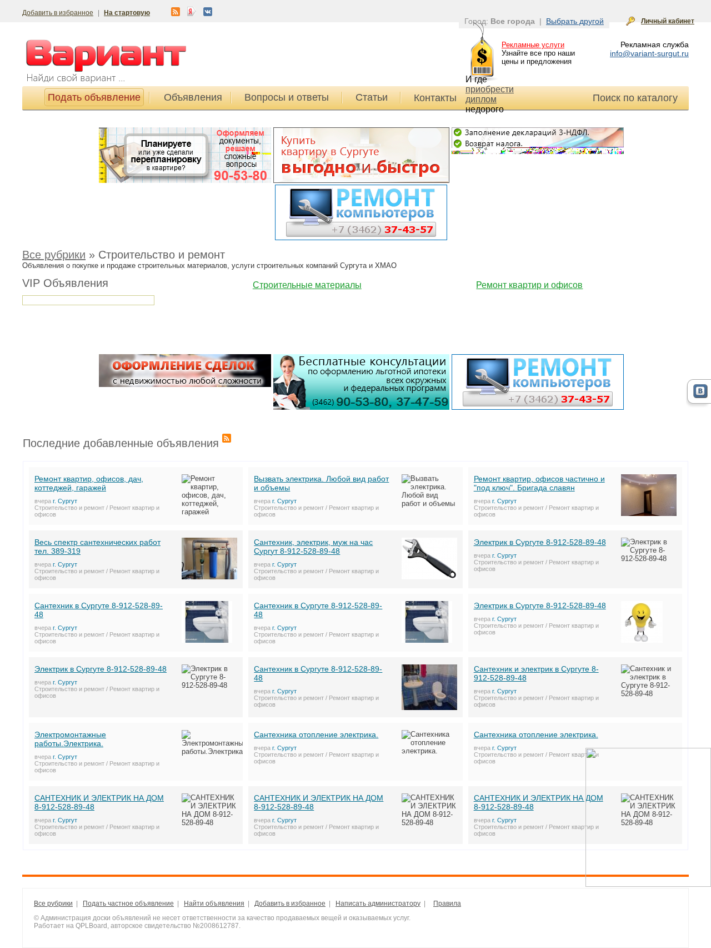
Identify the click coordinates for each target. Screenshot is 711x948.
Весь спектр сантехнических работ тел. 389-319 (97, 546)
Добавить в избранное (57, 13)
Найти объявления (214, 903)
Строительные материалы (307, 285)
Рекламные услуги (533, 45)
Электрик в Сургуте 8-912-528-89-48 (540, 542)
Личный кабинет (667, 21)
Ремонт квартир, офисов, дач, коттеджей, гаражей (88, 483)
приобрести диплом (489, 94)
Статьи (372, 97)
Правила (447, 903)
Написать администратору (378, 903)
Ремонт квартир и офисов (529, 285)
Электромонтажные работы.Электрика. (70, 739)
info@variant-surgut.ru (649, 53)
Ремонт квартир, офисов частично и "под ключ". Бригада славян (539, 483)
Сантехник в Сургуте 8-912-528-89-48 (98, 610)
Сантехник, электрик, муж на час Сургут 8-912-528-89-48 (313, 546)
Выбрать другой (575, 21)
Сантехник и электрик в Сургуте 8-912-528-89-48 (536, 673)
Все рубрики (54, 255)
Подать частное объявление (128, 903)
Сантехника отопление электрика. (316, 734)
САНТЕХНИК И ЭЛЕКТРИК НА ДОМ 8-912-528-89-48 (99, 802)
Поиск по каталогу (635, 97)
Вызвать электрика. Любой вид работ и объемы (321, 483)
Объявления (193, 97)
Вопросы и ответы (286, 97)
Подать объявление (94, 97)
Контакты (435, 97)
